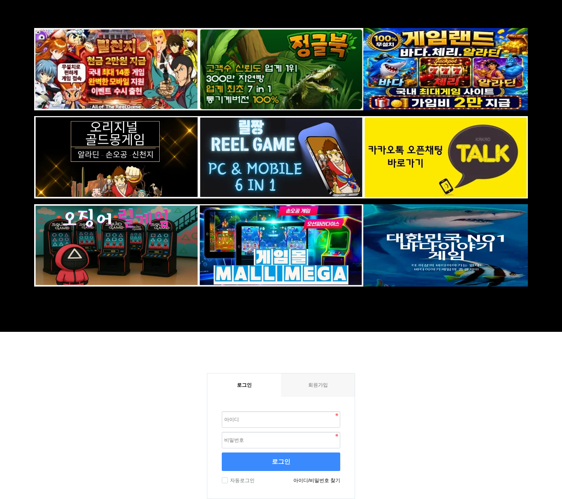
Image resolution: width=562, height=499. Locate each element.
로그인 (281, 461)
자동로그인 (242, 480)
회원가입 (318, 385)
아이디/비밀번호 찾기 (316, 480)
